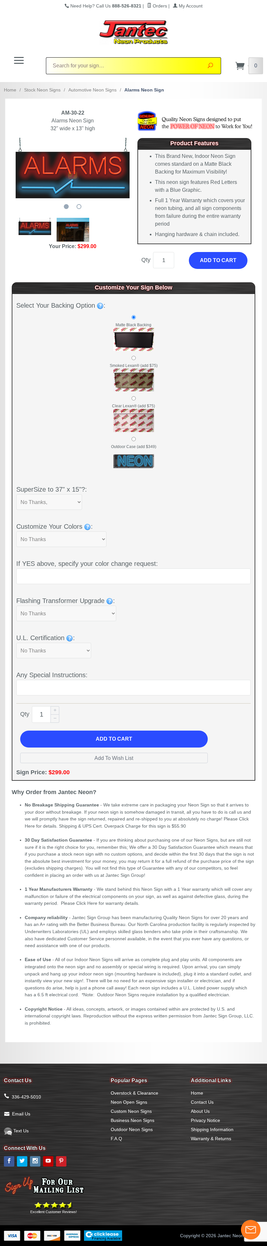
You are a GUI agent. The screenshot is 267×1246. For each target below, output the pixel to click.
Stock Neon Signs (42, 89)
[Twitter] (22, 1161)
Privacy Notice (205, 1120)
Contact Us (202, 1102)
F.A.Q (116, 1138)
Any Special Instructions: (52, 675)
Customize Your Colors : (54, 526)
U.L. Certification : (45, 637)
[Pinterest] (61, 1161)
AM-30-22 (72, 113)
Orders (159, 5)
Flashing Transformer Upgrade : (65, 600)
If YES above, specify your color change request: (87, 563)
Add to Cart (218, 260)
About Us (200, 1111)
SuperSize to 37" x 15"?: (51, 489)
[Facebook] (9, 1161)
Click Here (86, 903)
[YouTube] (48, 1161)
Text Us (20, 1130)
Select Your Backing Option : (60, 305)
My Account (190, 5)
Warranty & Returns (211, 1138)
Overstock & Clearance (134, 1093)
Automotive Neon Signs (92, 89)
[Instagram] (35, 1161)
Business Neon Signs (132, 1120)
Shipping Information (212, 1129)
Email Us (21, 1113)
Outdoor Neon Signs (132, 1129)
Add (114, 739)
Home (10, 89)
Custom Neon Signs (131, 1111)
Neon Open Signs (129, 1102)
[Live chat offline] (250, 1229)
